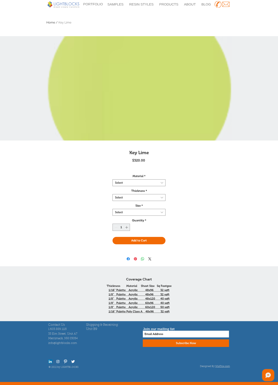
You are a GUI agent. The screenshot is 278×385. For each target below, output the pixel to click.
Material (139, 176)
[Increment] (127, 227)
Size (139, 205)
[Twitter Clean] (73, 361)
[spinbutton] (121, 227)
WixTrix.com (222, 366)
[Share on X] (150, 259)
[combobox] (139, 182)
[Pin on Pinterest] (135, 259)
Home (50, 22)
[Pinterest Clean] (65, 361)
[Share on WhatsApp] (142, 259)
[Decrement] (115, 227)
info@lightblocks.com (62, 343)
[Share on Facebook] (128, 259)
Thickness (139, 190)
